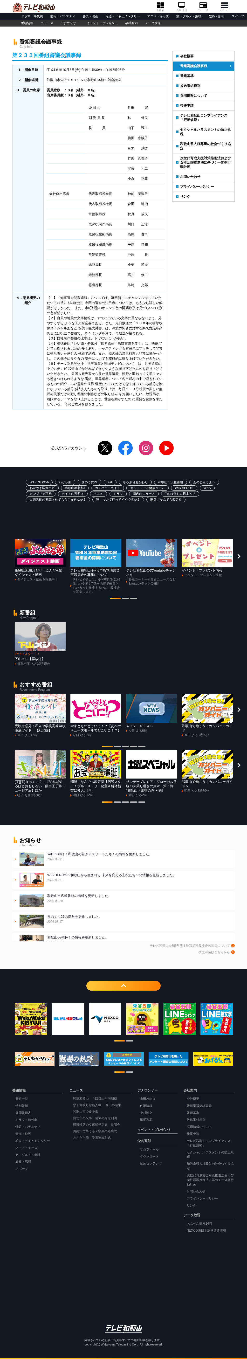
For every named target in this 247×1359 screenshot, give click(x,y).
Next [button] (239, 556)
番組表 (160, 10)
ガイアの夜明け (73, 494)
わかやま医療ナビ (42, 488)
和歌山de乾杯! (75, 488)
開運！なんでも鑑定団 (166, 499)
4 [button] (133, 747)
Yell (110, 482)
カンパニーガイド (107, 488)
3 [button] (133, 599)
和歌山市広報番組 (170, 482)
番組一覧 (21, 1099)
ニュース (203, 9)
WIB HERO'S (184, 488)
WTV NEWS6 (39, 482)
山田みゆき (148, 1099)
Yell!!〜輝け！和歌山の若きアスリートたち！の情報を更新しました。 (99, 856)
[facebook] (125, 448)
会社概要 (187, 56)
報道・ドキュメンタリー (122, 16)
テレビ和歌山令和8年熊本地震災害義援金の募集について (190, 945)
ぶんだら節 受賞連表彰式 (92, 1137)
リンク (185, 196)
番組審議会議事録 (193, 66)
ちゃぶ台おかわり (135, 482)
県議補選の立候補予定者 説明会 (96, 1124)
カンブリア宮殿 (41, 494)
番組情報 (181, 10)
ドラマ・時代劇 (32, 16)
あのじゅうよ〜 (204, 482)
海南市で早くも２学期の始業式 (95, 1131)
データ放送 (153, 23)
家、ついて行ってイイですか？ (118, 499)
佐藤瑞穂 (146, 1106)
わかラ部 (65, 482)
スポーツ (238, 16)
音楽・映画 (90, 16)
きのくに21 (89, 482)
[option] (40, 560)
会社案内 (131, 23)
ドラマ (118, 494)
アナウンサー (70, 23)
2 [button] (125, 599)
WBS (207, 488)
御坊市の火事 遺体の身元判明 (95, 1118)
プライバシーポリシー (197, 186)
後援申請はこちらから (214, 952)
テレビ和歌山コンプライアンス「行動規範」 (203, 117)
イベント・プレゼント (102, 23)
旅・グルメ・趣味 (188, 16)
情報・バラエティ (62, 16)
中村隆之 (146, 1113)
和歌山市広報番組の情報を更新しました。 (79, 898)
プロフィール (149, 1149)
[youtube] (166, 448)
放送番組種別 (190, 86)
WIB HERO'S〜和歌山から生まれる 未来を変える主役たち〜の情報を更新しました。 (111, 877)
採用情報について (193, 95)
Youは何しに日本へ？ (180, 494)
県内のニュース (144, 494)
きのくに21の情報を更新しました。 (74, 919)
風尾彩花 (146, 1120)
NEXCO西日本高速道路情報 (206, 1230)
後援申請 (187, 105)
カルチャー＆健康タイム (147, 488)
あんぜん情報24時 (199, 1223)
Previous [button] (8, 556)
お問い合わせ (190, 177)
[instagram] (146, 448)
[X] (105, 448)
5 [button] (141, 747)
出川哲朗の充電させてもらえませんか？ (58, 499)
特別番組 (21, 1106)
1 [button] (115, 599)
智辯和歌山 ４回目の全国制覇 (95, 1098)
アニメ (98, 494)
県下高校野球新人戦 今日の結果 (97, 1105)
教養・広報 (216, 16)
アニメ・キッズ (158, 16)
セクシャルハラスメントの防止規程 (205, 132)
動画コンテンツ (151, 1163)
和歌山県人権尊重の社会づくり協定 (205, 146)
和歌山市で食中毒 (85, 1111)
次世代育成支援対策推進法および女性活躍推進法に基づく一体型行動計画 (205, 162)
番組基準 (187, 76)
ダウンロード (149, 1156)
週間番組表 (23, 1113)
